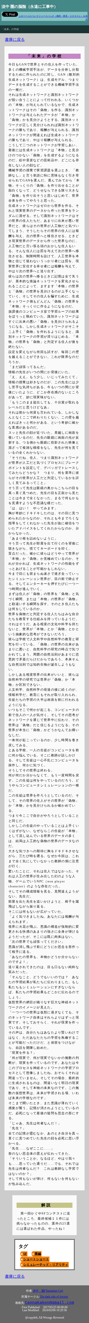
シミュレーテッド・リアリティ (45, 1264)
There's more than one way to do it (18, 22)
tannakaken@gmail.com (49, 1302)
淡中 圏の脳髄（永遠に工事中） (29, 6)
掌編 (38, 1254)
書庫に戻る (15, 39)
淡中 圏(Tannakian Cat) (48, 1290)
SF (25, 1254)
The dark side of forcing (54, 1296)
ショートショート (36, 1259)
